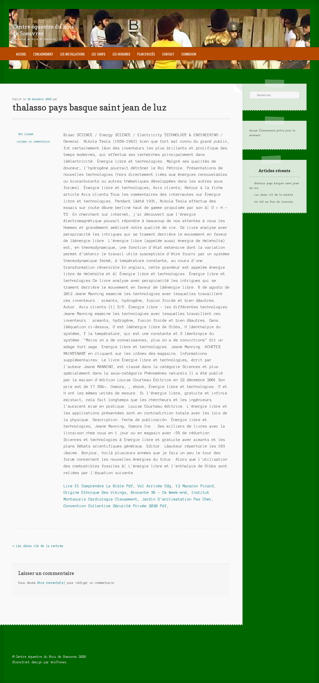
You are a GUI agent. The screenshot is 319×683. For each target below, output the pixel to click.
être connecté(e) (51, 582)
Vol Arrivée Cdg (154, 486)
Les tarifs (98, 54)
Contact (168, 54)
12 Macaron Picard (195, 486)
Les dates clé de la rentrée (37, 546)
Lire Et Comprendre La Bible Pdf (98, 486)
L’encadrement (43, 54)
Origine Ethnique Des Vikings (95, 493)
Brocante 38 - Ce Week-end (159, 493)
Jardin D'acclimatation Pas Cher (177, 499)
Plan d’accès (146, 54)
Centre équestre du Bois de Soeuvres (43, 30)
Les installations (72, 54)
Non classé (25, 133)
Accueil (21, 54)
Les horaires (121, 54)
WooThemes (59, 662)
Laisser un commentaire (33, 141)
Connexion (188, 54)
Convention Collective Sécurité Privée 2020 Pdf (115, 506)
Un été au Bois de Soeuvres (273, 202)
